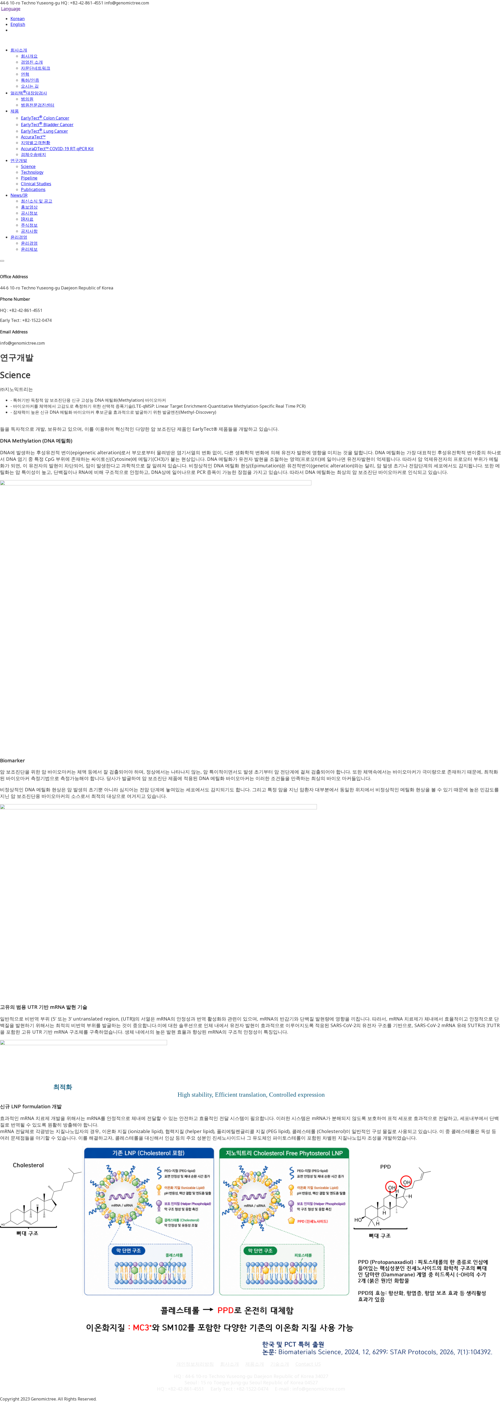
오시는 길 (30, 86)
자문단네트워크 (35, 68)
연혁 (25, 74)
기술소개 (279, 1364)
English (17, 24)
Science (28, 166)
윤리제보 (29, 249)
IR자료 (27, 219)
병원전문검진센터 (37, 105)
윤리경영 (18, 237)
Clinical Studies (36, 184)
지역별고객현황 (35, 142)
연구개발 (18, 160)
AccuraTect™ (33, 137)
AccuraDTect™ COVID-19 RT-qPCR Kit (57, 149)
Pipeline (29, 178)
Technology (32, 172)
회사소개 (18, 50)
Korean (17, 18)
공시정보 (29, 213)
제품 (14, 111)
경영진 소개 (32, 62)
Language (10, 9)
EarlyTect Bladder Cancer (47, 124)
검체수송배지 (33, 154)
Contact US (308, 1364)
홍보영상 (29, 207)
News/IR (18, 195)
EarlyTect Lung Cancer (44, 131)
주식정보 (29, 225)
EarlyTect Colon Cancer (45, 118)
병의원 (27, 99)
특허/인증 (30, 80)
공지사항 (29, 231)
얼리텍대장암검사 (28, 93)
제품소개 (254, 1364)
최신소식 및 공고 (36, 201)
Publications (33, 189)
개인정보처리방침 (195, 1364)
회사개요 (29, 56)
